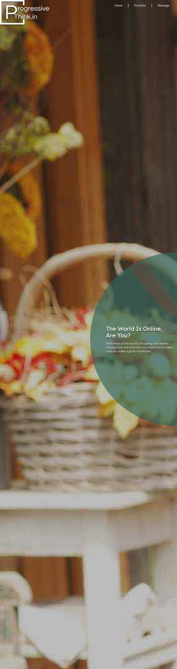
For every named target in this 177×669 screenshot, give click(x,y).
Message (163, 5)
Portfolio (140, 5)
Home (118, 5)
